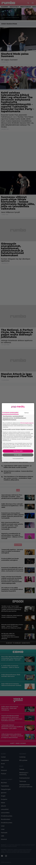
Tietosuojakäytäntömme (18, 458)
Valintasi (26, 412)
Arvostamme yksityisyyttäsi (10, 412)
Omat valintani (18, 455)
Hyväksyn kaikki (18, 451)
